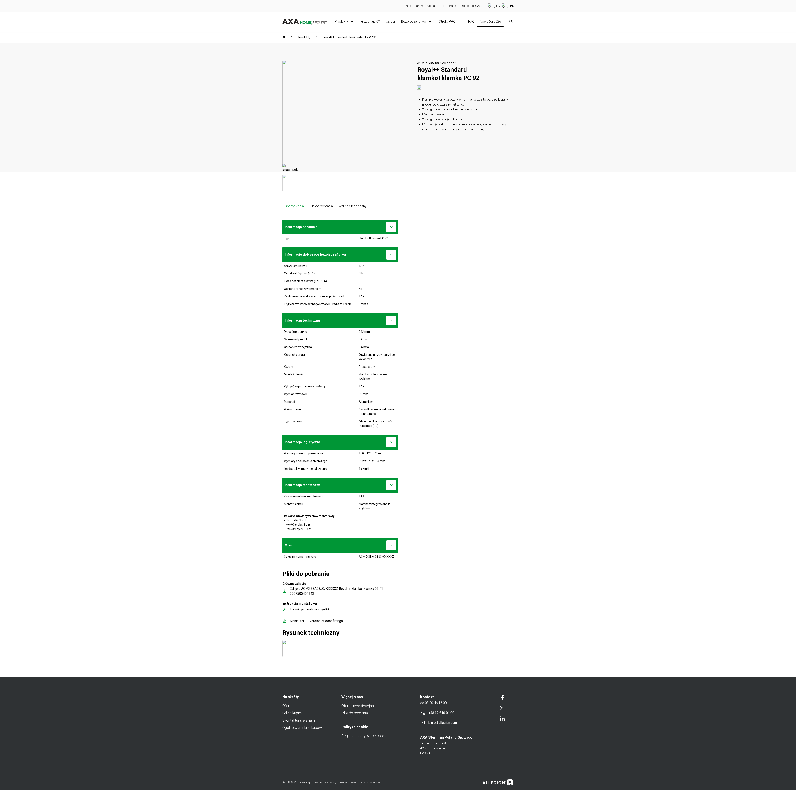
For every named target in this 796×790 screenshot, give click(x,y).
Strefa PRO (447, 21)
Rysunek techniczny (352, 206)
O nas (407, 5)
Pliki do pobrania (321, 206)
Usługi (390, 21)
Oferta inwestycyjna (357, 706)
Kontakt (432, 5)
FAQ (471, 21)
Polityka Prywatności (370, 782)
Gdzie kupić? (370, 21)
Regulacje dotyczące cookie (364, 736)
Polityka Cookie (348, 782)
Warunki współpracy (325, 782)
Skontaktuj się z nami (299, 720)
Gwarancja (305, 782)
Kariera (419, 5)
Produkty (341, 21)
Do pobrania (448, 5)
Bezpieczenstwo (413, 21)
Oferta (287, 706)
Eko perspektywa (471, 5)
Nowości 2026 (490, 21)
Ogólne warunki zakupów (302, 727)
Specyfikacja (294, 206)
